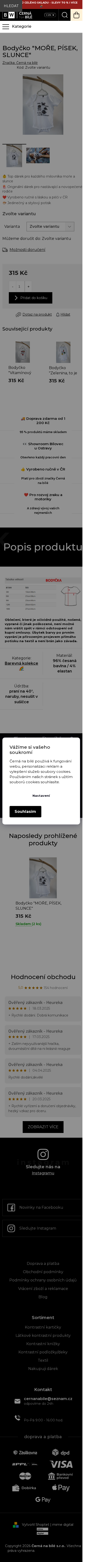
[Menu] (41, 27)
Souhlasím (25, 811)
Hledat (11, 6)
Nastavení (41, 795)
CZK (49, 15)
